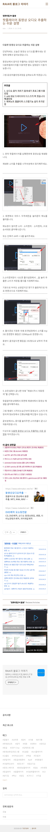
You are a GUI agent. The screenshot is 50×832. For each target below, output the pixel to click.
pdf (30, 759)
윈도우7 (21, 763)
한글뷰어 (7, 771)
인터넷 (15, 739)
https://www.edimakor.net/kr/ (19, 489)
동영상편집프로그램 (11, 751)
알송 (36, 767)
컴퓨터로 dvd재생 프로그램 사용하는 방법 (18, 561)
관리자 (34, 828)
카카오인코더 (18, 755)
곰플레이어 (19, 771)
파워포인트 (8, 743)
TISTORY (25, 828)
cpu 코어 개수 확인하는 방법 (13, 575)
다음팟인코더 (9, 763)
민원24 (37, 755)
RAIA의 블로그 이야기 (15, 4)
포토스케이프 (9, 767)
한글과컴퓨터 (20, 759)
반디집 (6, 775)
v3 (44, 771)
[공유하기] (10, 532)
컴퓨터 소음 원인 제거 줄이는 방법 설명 (17, 559)
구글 (39, 775)
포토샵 (43, 743)
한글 (5, 747)
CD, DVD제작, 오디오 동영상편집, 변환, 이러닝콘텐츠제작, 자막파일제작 (24, 517)
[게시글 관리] (14, 532)
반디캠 (39, 739)
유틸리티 (7, 759)
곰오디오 (31, 763)
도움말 (26, 751)
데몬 (25, 743)
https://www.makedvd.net (17, 508)
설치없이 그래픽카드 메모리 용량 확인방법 (18, 589)
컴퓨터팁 (7, 543)
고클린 (6, 755)
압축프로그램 (28, 747)
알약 (18, 743)
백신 (14, 775)
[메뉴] (47, 4)
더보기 (5, 780)
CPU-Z (30, 775)
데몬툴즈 (39, 759)
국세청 (44, 767)
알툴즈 (6, 739)
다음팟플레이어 (33, 771)
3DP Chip (15, 747)
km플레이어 (37, 751)
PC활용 (14, 543)
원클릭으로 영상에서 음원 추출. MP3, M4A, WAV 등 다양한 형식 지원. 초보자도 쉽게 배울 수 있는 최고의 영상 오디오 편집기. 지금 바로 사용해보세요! (17, 498)
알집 (22, 775)
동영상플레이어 (24, 767)
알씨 (24, 739)
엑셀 (29, 755)
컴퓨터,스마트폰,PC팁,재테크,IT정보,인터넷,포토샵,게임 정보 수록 (18, 675)
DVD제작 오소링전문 (16, 512)
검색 (44, 794)
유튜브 (34, 743)
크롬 (31, 739)
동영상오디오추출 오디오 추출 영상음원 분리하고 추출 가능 (16, 492)
